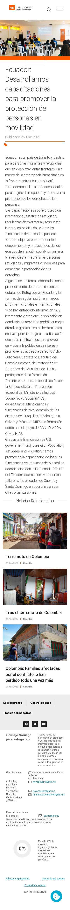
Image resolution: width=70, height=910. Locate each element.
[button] (60, 9)
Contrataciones (40, 702)
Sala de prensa (12, 702)
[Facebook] (26, 724)
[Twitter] (35, 724)
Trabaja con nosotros (17, 713)
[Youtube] (44, 724)
